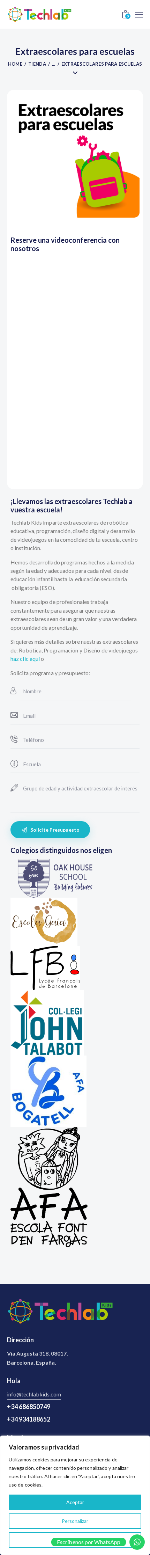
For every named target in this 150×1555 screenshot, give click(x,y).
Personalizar (75, 1521)
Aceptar (75, 1502)
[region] (75, 1495)
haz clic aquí (25, 658)
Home (15, 64)
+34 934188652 (28, 1419)
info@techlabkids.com (34, 1394)
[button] (139, 14)
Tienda (37, 64)
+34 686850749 (28, 1406)
